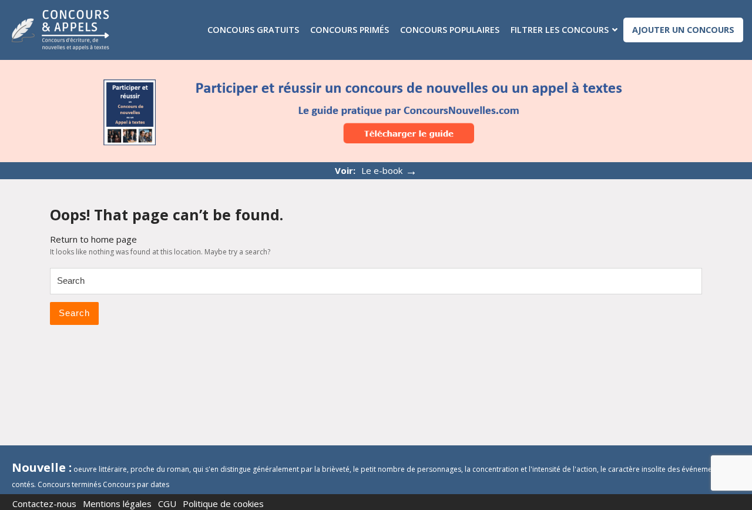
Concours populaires (449, 29)
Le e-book (389, 171)
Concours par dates (136, 484)
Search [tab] (74, 313)
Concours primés (349, 29)
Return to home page (93, 239)
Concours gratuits (253, 29)
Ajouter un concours (683, 29)
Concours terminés (69, 484)
